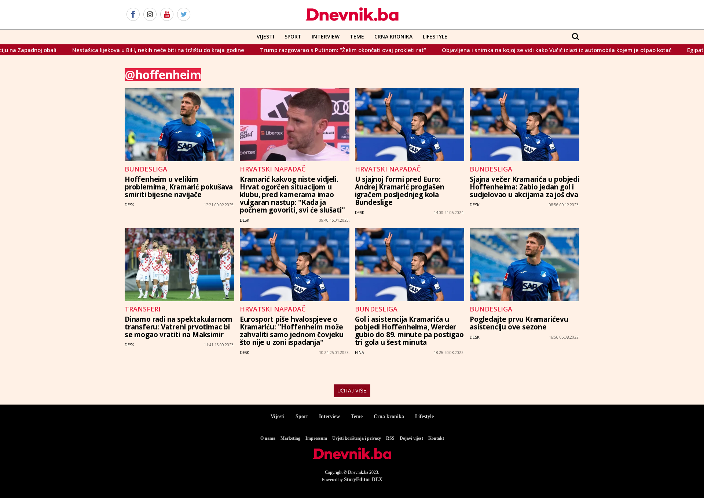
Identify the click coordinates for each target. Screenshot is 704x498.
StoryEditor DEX (363, 479)
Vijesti (265, 36)
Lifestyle (435, 36)
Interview (326, 36)
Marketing (290, 438)
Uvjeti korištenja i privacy (356, 438)
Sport (293, 36)
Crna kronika (389, 416)
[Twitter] (183, 15)
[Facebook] (133, 15)
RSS (390, 438)
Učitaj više (352, 391)
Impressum (316, 438)
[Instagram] (150, 15)
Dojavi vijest (411, 438)
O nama (267, 438)
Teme (357, 36)
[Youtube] (166, 15)
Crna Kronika (393, 36)
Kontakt (436, 438)
